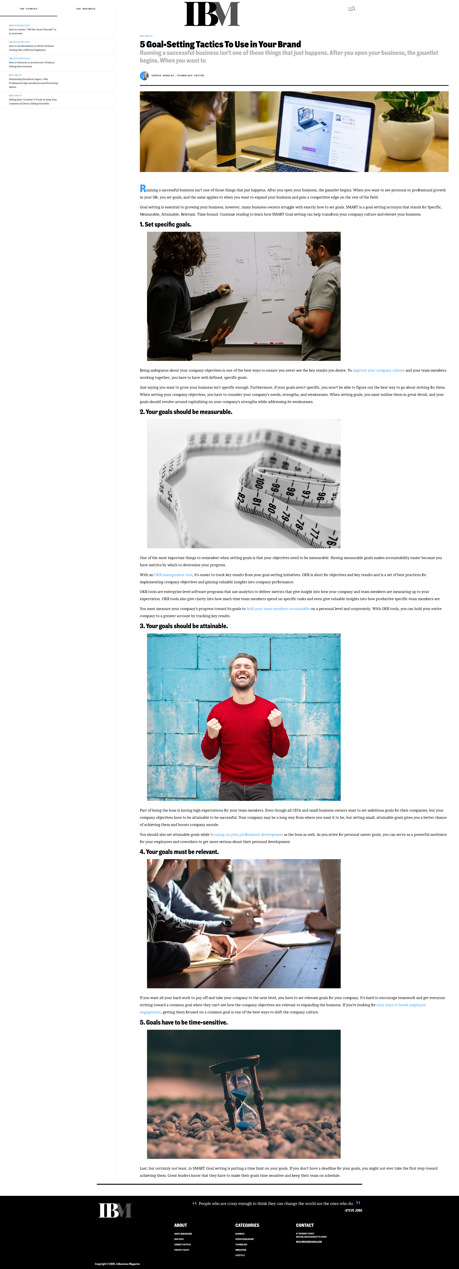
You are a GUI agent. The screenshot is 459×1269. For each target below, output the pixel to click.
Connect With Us (182, 1244)
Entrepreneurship (244, 1239)
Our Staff (179, 1239)
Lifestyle (240, 1255)
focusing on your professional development (246, 834)
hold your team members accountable (278, 609)
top (79, 8)
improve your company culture (379, 370)
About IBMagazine (183, 1233)
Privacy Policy (181, 1250)
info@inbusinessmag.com (309, 1241)
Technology (241, 1244)
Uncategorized (19, 25)
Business (89, 8)
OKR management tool (173, 575)
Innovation (240, 1250)
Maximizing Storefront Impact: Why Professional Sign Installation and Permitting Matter (33, 83)
